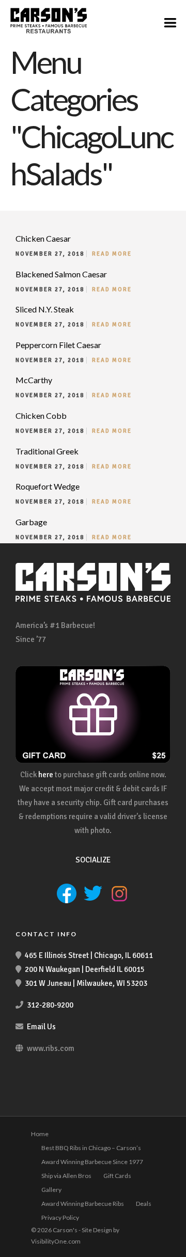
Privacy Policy (60, 1217)
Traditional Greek (47, 451)
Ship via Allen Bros (66, 1176)
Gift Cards (117, 1176)
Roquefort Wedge (48, 486)
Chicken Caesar (43, 238)
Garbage (31, 522)
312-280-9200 (50, 1005)
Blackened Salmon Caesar (61, 274)
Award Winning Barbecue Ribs (82, 1203)
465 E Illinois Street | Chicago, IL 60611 (89, 955)
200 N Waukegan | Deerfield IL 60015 (85, 969)
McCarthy (34, 380)
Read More (112, 253)
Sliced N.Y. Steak (45, 309)
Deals (143, 1203)
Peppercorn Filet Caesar (58, 345)
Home (40, 1134)
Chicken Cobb (41, 415)
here (45, 774)
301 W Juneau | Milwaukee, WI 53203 (86, 983)
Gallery (51, 1189)
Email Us (41, 1026)
